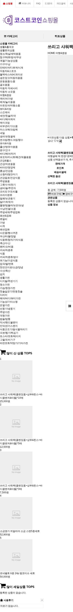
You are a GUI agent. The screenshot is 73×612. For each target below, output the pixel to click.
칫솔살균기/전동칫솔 (11, 291)
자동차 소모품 (7, 91)
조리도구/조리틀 (9, 191)
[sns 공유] (60, 141)
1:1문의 (48, 3)
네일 (2, 133)
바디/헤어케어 (7, 119)
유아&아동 (5, 143)
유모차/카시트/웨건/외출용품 (15, 157)
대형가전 (5, 315)
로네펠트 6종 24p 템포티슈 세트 (17, 573)
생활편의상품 (7, 50)
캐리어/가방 (6, 98)
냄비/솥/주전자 (8, 188)
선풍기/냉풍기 (7, 308)
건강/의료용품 (7, 164)
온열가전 (5, 305)
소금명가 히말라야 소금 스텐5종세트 (20, 531)
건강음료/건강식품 (10, 177)
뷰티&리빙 (5, 109)
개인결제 (61, 3)
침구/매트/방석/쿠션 (10, 57)
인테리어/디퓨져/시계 (11, 67)
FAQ (38, 3)
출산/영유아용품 (9, 146)
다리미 (3, 295)
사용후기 (8, 600)
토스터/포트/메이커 (10, 336)
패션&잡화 (5, 215)
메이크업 (5, 122)
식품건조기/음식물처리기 (13, 329)
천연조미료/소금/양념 (11, 267)
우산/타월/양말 (8, 236)
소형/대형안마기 (9, 174)
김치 (2, 274)
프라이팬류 (6, 195)
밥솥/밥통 (5, 319)
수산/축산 (5, 270)
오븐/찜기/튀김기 (9, 332)
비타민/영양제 (7, 167)
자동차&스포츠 (8, 71)
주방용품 (5, 181)
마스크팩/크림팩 (9, 129)
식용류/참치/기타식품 (11, 239)
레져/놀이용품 (7, 102)
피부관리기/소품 (9, 126)
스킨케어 (5, 112)
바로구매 (56, 193)
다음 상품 (64, 137)
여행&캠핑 (5, 95)
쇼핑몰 (9, 3)
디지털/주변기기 (9, 281)
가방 (2, 222)
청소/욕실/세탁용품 (10, 53)
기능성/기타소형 (9, 301)
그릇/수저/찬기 (8, 184)
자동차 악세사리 (9, 88)
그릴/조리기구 (7, 339)
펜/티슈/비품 (6, 246)
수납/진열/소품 (8, 208)
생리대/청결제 (7, 136)
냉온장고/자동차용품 (11, 78)
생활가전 (5, 277)
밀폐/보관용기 (7, 198)
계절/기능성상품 (9, 60)
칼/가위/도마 (6, 202)
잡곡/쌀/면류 (6, 264)
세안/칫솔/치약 (8, 115)
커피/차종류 (6, 250)
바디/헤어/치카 (8, 153)
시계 (2, 226)
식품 (2, 253)
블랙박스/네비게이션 (11, 74)
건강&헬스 (5, 160)
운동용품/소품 (7, 81)
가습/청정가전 (7, 288)
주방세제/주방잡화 (10, 212)
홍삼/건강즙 (6, 171)
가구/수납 (5, 64)
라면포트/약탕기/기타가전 (14, 343)
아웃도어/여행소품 (10, 105)
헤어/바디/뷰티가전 (10, 298)
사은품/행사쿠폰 (9, 233)
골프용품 (5, 84)
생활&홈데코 (7, 47)
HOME (51, 53)
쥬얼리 (3, 219)
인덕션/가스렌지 (9, 326)
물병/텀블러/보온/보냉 (12, 205)
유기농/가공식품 (9, 260)
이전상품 (53, 137)
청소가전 (5, 284)
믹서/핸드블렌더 (9, 322)
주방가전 (5, 312)
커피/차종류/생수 (9, 257)
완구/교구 (5, 150)
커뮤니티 (26, 3)
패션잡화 (5, 229)
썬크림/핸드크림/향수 (11, 140)
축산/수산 (5, 243)
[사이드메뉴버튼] (69, 306)
